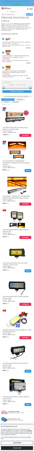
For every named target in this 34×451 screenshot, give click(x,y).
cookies (30, 430)
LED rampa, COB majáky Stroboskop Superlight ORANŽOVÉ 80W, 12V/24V (14, 72)
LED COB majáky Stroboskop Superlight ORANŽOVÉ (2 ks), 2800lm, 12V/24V (15, 57)
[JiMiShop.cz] (6, 8)
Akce (11, 84)
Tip (24, 84)
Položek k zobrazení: (17, 91)
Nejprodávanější (7, 99)
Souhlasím (17, 448)
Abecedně (15, 102)
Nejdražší (6, 102)
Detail (28, 170)
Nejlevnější (20, 99)
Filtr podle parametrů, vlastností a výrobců (16, 96)
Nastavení (17, 443)
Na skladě (7, 82)
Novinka (18, 84)
